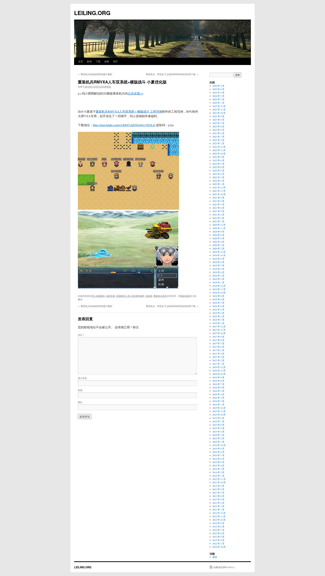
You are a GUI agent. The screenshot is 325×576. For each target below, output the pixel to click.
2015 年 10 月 (219, 414)
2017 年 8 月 (218, 339)
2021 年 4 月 (218, 214)
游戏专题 (110, 295)
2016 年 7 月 (218, 384)
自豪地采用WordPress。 (225, 567)
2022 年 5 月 (218, 170)
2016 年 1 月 (218, 404)
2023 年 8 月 (218, 119)
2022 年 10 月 (219, 153)
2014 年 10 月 (219, 445)
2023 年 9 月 (218, 116)
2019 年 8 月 (218, 262)
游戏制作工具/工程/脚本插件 (130, 295)
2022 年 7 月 (218, 163)
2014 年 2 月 (218, 472)
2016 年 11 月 (219, 370)
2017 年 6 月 (218, 346)
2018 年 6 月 (218, 306)
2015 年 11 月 (219, 411)
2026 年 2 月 (218, 85)
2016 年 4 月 (218, 394)
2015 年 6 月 (218, 424)
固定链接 (185, 295)
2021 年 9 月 (218, 197)
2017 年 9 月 (218, 336)
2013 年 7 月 (218, 492)
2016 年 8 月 (218, 380)
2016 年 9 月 (218, 377)
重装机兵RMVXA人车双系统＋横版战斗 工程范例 (129, 111)
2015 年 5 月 (218, 428)
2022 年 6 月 (218, 167)
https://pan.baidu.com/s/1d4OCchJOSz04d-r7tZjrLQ (124, 125)
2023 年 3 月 (218, 136)
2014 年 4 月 (218, 465)
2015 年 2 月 (218, 438)
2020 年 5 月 (218, 238)
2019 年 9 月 (218, 258)
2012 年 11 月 (219, 516)
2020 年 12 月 (219, 224)
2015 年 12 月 (219, 407)
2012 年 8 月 (218, 526)
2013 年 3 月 (218, 506)
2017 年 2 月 (218, 360)
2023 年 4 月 (218, 133)
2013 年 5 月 (218, 499)
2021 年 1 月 (218, 221)
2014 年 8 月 (218, 451)
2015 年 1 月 (218, 441)
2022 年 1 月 (218, 184)
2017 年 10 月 (219, 333)
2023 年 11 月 (219, 109)
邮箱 (80, 390)
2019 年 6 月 (218, 268)
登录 (215, 556)
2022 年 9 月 (218, 156)
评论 (81, 334)
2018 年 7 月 (218, 302)
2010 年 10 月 (219, 546)
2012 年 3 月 (218, 543)
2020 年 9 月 (218, 231)
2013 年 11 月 (219, 479)
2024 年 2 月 (218, 99)
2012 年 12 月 (219, 512)
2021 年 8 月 (218, 200)
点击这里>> (135, 93)
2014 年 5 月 (218, 462)
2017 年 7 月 (218, 343)
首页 (80, 61)
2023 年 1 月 (218, 143)
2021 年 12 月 (219, 187)
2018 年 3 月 (218, 316)
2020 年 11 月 (219, 228)
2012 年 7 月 (218, 529)
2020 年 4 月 (218, 241)
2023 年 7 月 (218, 123)
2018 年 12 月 (219, 285)
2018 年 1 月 (218, 323)
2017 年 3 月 (218, 356)
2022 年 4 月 (218, 173)
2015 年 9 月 (218, 417)
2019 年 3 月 (218, 275)
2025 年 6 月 (218, 89)
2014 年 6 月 (218, 458)
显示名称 (82, 378)
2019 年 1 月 (218, 282)
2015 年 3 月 (218, 434)
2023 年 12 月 (219, 106)
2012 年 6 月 (218, 533)
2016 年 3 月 (218, 397)
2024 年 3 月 (218, 95)
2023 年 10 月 (219, 112)
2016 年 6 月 (218, 387)
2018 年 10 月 (219, 292)
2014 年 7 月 (218, 455)
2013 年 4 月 (218, 502)
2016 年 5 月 (218, 390)
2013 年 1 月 (218, 509)
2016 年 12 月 (219, 367)
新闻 (89, 61)
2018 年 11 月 (219, 289)
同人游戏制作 (98, 295)
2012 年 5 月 (218, 536)
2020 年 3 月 (218, 245)
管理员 (107, 86)
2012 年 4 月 (218, 540)
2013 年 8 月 (218, 489)
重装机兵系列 (160, 295)
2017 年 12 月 (219, 326)
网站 (80, 402)
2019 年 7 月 (218, 265)
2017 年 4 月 (218, 353)
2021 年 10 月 (219, 194)
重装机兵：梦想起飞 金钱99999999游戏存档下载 (172, 74)
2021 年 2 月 (218, 217)
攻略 (106, 61)
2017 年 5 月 (218, 350)
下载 (98, 61)
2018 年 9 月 (218, 295)
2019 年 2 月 (218, 278)
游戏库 (149, 295)
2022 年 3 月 (218, 177)
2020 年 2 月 (218, 248)
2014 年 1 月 (218, 475)
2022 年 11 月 (219, 150)
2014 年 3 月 (218, 468)
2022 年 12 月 (219, 146)
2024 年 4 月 (218, 92)
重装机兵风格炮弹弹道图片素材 (95, 74)
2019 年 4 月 (218, 272)
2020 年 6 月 (218, 234)
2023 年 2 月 (218, 139)
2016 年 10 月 (219, 373)
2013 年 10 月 (219, 482)
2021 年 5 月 (218, 211)
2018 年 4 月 (218, 312)
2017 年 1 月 (218, 363)
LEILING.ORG (92, 13)
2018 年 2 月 (218, 319)
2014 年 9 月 (218, 448)
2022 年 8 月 (218, 160)
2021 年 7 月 (218, 204)
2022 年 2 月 (218, 180)
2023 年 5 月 (218, 129)
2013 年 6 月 (218, 495)
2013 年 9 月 (218, 485)
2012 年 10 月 (219, 519)
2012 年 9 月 (218, 523)
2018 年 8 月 (218, 299)
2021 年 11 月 (219, 190)
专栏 (115, 61)
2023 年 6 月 (218, 126)
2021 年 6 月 (218, 207)
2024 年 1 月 (218, 102)
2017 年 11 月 (219, 329)
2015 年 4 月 (218, 431)
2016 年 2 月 (218, 401)
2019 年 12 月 (219, 251)
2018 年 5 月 (218, 309)
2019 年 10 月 (219, 255)
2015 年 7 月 (218, 421)
